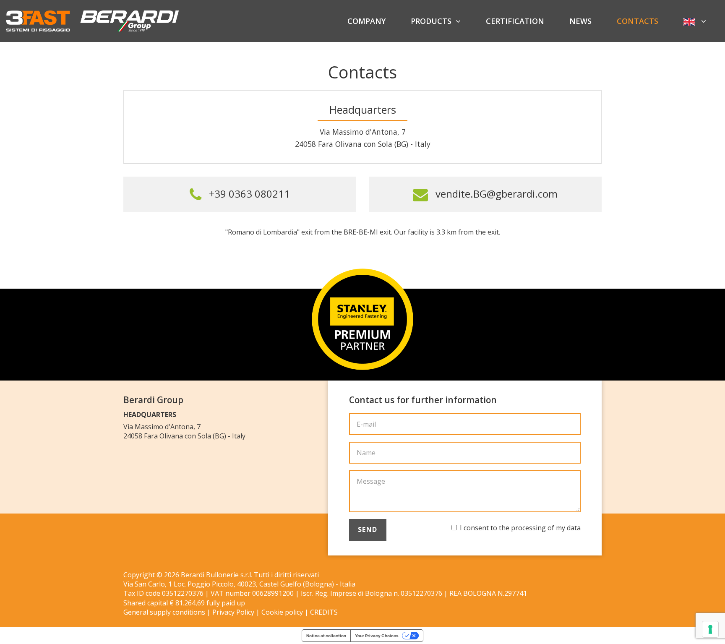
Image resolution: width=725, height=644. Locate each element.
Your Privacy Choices (377, 635)
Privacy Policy (233, 612)
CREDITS (324, 612)
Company (366, 21)
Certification (515, 21)
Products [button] (431, 21)
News (580, 21)
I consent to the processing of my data (520, 527)
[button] (695, 21)
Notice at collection (326, 635)
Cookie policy (282, 612)
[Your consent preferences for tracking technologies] (710, 629)
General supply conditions (164, 612)
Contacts (637, 21)
